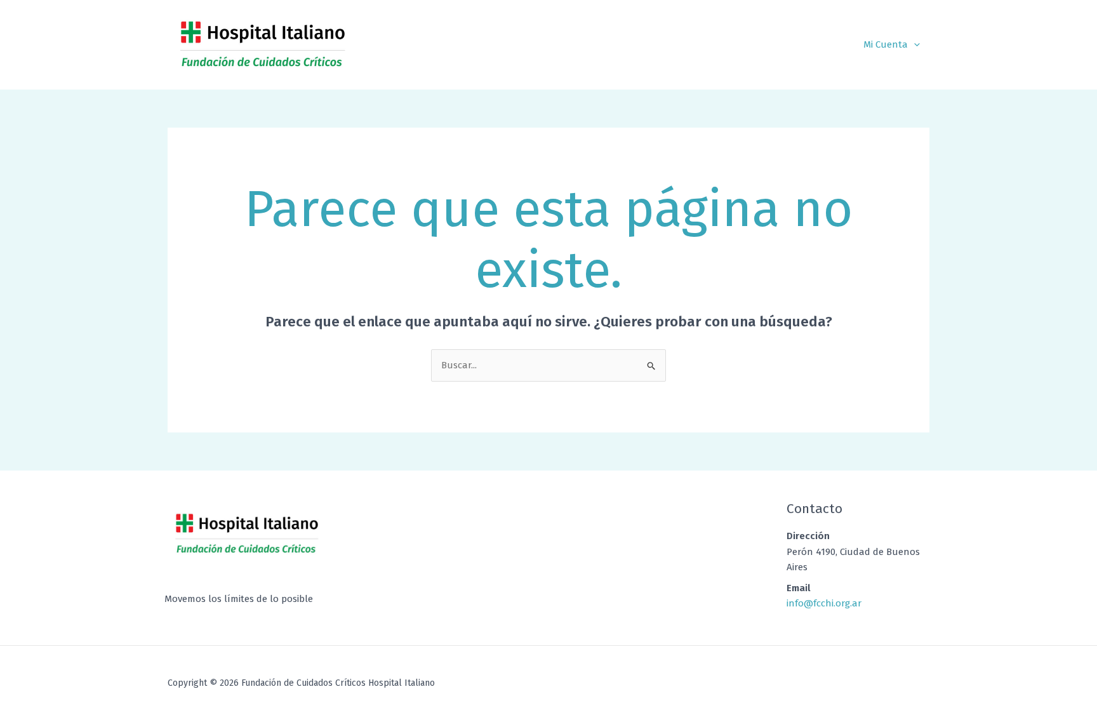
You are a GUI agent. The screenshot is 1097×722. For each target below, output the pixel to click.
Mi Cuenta (885, 44)
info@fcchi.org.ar (824, 603)
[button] (914, 44)
